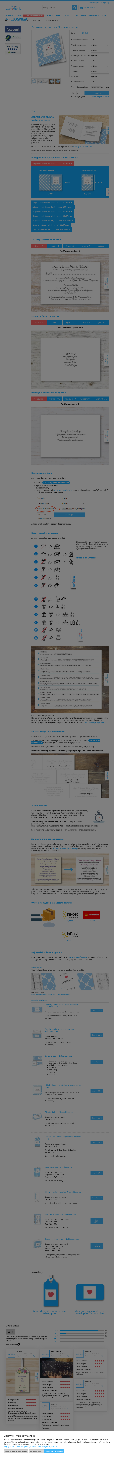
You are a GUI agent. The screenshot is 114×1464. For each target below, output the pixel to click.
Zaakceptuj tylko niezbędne (16, 1451)
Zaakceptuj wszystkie (54, 1451)
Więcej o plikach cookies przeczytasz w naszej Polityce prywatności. (31, 1446)
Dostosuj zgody (36, 1451)
